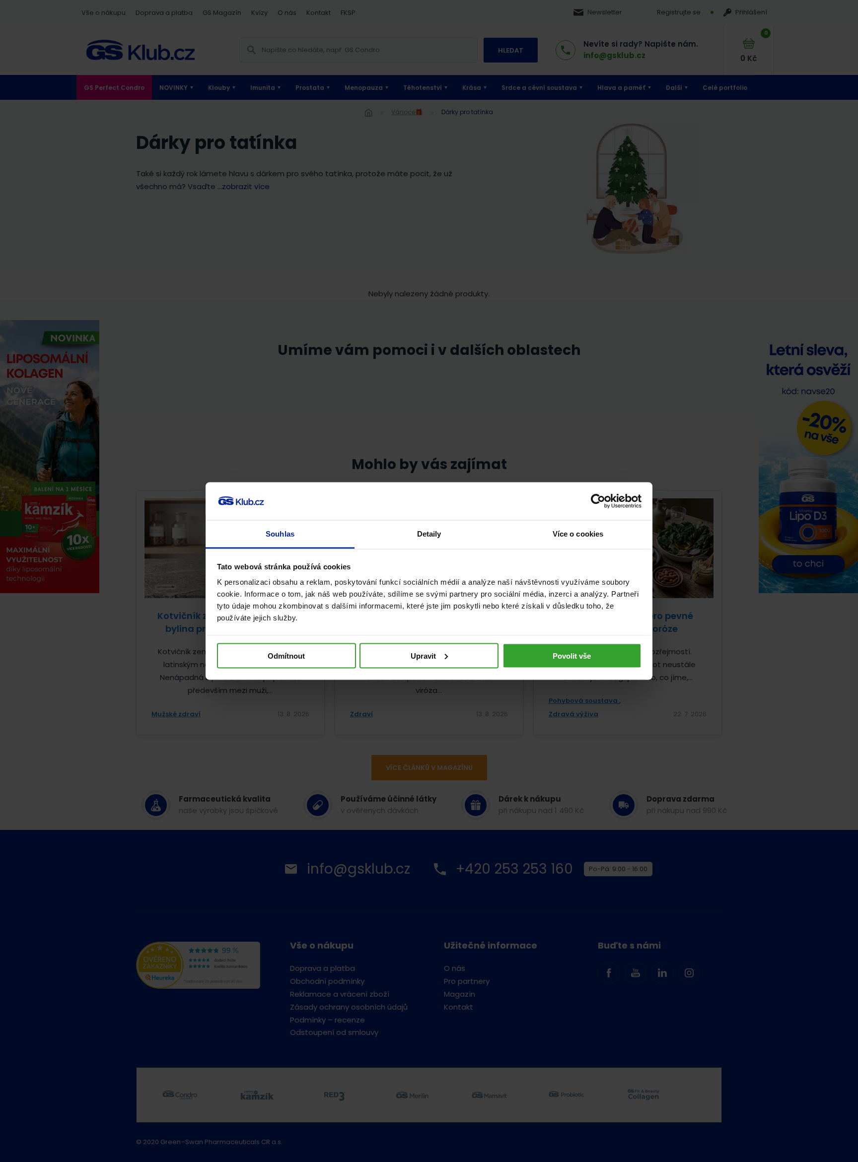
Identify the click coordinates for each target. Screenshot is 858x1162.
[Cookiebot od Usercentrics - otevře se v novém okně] (598, 501)
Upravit (423, 655)
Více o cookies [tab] (578, 534)
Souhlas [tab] (280, 534)
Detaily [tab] (429, 534)
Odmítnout (286, 655)
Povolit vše (572, 655)
